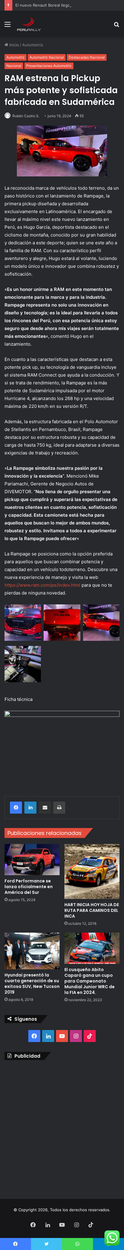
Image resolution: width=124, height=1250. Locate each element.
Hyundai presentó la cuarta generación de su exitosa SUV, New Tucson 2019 (32, 983)
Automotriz (32, 44)
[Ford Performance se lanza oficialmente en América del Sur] (32, 859)
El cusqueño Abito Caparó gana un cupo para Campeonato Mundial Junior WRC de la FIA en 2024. (89, 981)
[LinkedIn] (30, 808)
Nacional (13, 65)
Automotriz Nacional (46, 57)
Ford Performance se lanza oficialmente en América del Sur (29, 886)
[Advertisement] (62, 1128)
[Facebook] (16, 808)
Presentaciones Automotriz (49, 65)
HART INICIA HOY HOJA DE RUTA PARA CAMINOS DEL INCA (91, 910)
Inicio (13, 44)
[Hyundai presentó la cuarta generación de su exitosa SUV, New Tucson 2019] (32, 951)
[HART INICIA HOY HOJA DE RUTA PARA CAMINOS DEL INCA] (91, 871)
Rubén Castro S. (25, 116)
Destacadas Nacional (87, 57)
